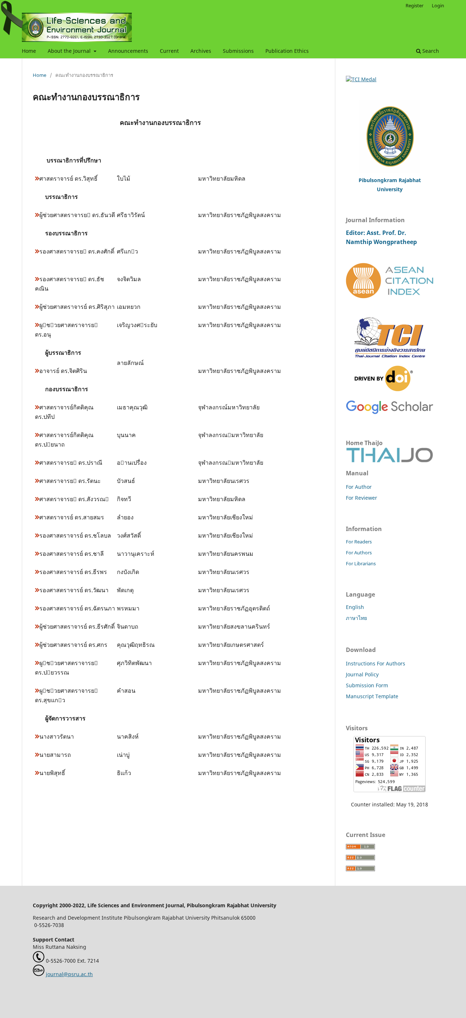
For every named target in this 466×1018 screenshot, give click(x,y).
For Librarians (361, 563)
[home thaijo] (389, 460)
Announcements (128, 50)
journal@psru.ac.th (69, 974)
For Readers (359, 541)
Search (430, 50)
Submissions (238, 50)
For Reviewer (361, 497)
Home (29, 50)
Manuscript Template (372, 696)
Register (414, 5)
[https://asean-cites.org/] (389, 296)
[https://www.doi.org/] (384, 389)
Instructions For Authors (375, 663)
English (355, 607)
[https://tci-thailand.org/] (389, 361)
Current (169, 50)
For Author (359, 486)
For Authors (359, 552)
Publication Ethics (287, 50)
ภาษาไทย (356, 617)
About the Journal (70, 50)
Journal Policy (362, 674)
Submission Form (367, 685)
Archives (200, 50)
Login (438, 5)
